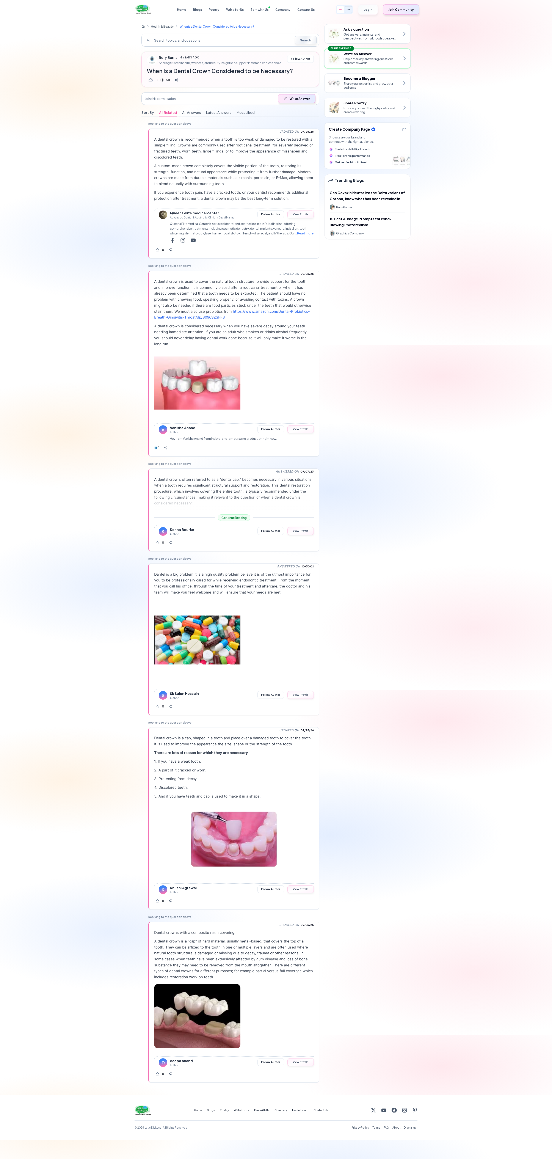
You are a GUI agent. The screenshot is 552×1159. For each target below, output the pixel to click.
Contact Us (306, 9)
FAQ (386, 1127)
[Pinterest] (414, 1110)
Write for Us (235, 9)
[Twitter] (373, 1110)
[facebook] (172, 240)
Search (305, 40)
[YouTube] (383, 1110)
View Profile (300, 214)
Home (181, 9)
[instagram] (182, 240)
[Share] (176, 80)
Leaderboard (300, 1110)
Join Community (401, 9)
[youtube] (193, 240)
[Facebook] (394, 1110)
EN (340, 9)
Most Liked (246, 112)
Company (282, 9)
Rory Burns (168, 57)
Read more (305, 233)
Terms (376, 1127)
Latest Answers (218, 112)
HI (348, 9)
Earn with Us (259, 9)
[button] (230, 98)
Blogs (197, 9)
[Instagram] (404, 1110)
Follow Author (300, 58)
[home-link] (143, 26)
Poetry (214, 9)
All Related (168, 112)
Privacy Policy (360, 1127)
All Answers (191, 112)
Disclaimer (410, 1127)
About (396, 1127)
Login (368, 9)
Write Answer (300, 99)
